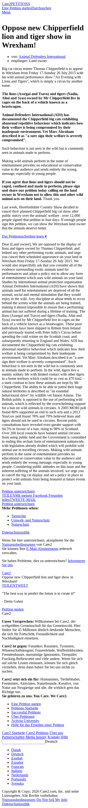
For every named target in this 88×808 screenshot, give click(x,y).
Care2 (6, 4)
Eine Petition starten (16, 8)
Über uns (56, 733)
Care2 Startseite (13, 733)
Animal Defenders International (42, 57)
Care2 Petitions (37, 733)
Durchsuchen (41, 8)
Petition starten (13, 609)
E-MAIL (29, 500)
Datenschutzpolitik (16, 532)
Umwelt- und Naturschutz (30, 520)
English (17, 758)
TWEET (16, 500)
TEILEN (8, 585)
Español (17, 762)
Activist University (25, 721)
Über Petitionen (22, 716)
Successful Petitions (26, 712)
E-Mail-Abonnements (42, 549)
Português (18, 779)
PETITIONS (20, 4)
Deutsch (51, 741)
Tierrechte (18, 516)
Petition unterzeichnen (18, 491)
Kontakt (54, 737)
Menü (6, 12)
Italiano (16, 771)
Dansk (16, 750)
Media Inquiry (36, 737)
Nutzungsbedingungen (18, 544)
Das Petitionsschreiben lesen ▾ (24, 236)
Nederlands (19, 775)
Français (17, 767)
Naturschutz (20, 524)
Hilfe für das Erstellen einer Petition (37, 725)
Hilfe (64, 737)
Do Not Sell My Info (51, 800)
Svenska (17, 783)
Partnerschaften (13, 737)
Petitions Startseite (24, 708)
